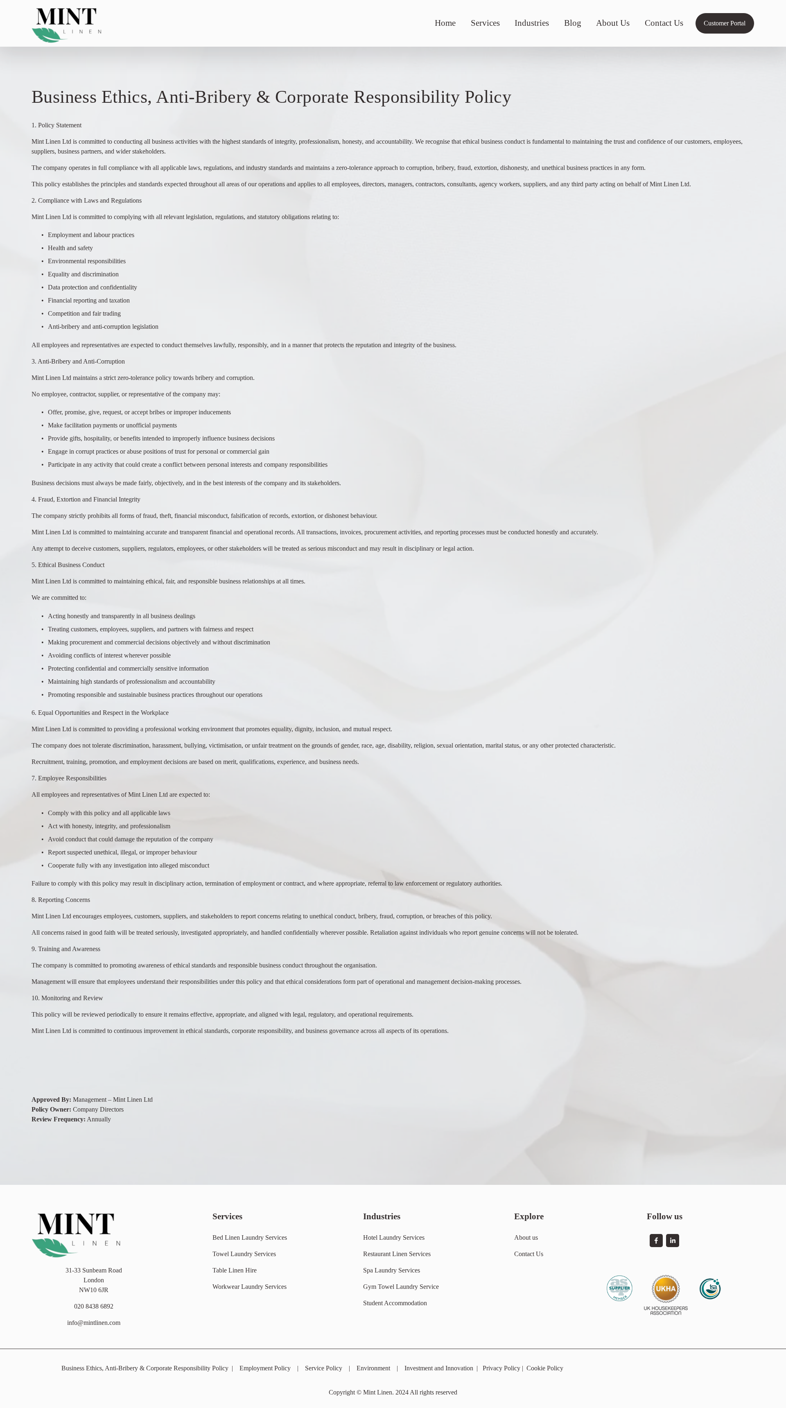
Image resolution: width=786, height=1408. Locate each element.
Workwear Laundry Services (249, 1286)
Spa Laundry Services (391, 1270)
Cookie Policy (544, 1368)
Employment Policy (265, 1368)
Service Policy (323, 1368)
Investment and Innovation (438, 1368)
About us (526, 1237)
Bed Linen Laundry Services (249, 1237)
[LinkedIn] (672, 1240)
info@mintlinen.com (93, 1322)
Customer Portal (724, 23)
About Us (613, 22)
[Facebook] (656, 1240)
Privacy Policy (501, 1368)
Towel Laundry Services (244, 1253)
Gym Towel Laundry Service (401, 1286)
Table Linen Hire (234, 1270)
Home (445, 22)
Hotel (370, 1237)
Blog (572, 22)
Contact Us (664, 22)
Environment (373, 1368)
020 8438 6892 (93, 1306)
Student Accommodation (395, 1303)
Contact (524, 1253)
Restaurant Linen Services (397, 1253)
